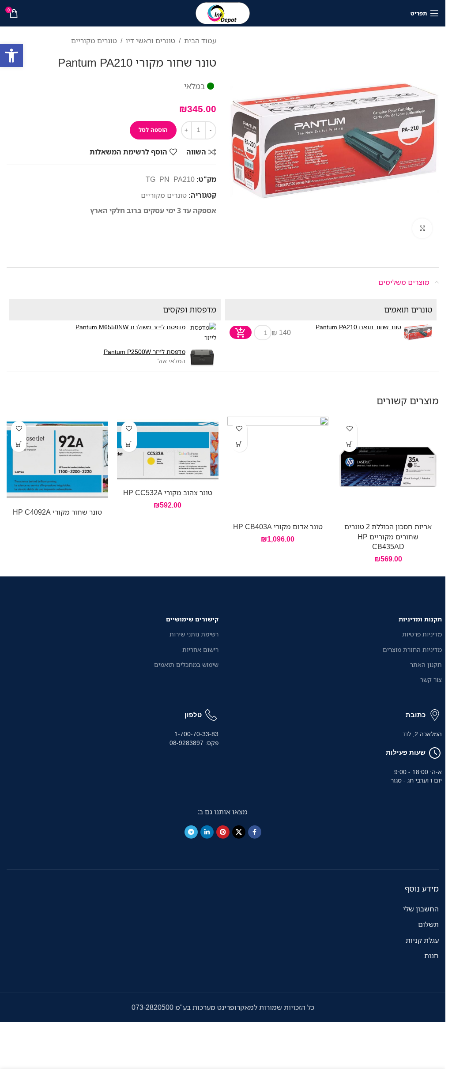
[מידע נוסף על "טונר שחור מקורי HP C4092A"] (18, 444)
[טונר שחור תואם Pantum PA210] (417, 333)
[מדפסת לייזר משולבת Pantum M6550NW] (202, 333)
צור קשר (431, 679)
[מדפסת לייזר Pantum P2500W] (202, 357)
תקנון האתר (426, 664)
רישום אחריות (200, 649)
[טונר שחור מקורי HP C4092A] (57, 460)
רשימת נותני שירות (194, 634)
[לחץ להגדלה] (422, 228)
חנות (431, 955)
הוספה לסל (153, 130)
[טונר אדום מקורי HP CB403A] (278, 467)
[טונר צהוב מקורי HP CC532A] (167, 450)
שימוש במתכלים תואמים (186, 664)
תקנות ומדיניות (420, 619)
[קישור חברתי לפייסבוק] (254, 832)
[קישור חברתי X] (238, 832)
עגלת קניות (422, 940)
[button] (11, 55)
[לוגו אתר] (223, 12)
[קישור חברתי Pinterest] (223, 832)
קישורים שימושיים (192, 619)
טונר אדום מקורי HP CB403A (278, 526)
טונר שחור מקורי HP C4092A (57, 512)
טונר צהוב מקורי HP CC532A (167, 492)
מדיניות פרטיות (422, 634)
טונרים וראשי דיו (150, 40)
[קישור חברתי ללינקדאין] (207, 832)
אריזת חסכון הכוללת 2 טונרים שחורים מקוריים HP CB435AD (388, 536)
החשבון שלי (421, 909)
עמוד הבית (200, 40)
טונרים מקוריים (94, 40)
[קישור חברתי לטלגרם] (191, 832)
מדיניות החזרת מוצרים (412, 649)
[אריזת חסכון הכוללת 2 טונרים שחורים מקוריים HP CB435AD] (388, 467)
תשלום (428, 924)
